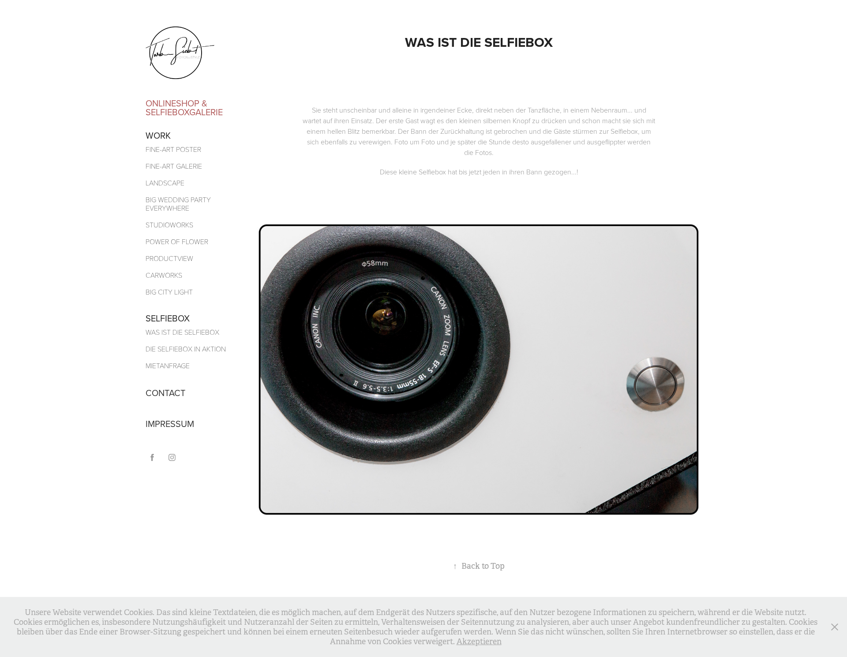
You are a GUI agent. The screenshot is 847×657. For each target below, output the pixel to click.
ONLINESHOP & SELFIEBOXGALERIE (184, 107)
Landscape (165, 182)
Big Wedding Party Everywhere (178, 203)
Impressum (170, 423)
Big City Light (169, 291)
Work (158, 135)
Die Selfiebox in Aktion (186, 348)
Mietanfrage (168, 365)
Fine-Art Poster (173, 149)
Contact (165, 392)
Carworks (164, 274)
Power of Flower (177, 241)
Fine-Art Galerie (174, 165)
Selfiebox (168, 318)
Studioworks (169, 224)
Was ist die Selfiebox (182, 331)
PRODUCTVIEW (169, 258)
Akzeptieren (479, 641)
